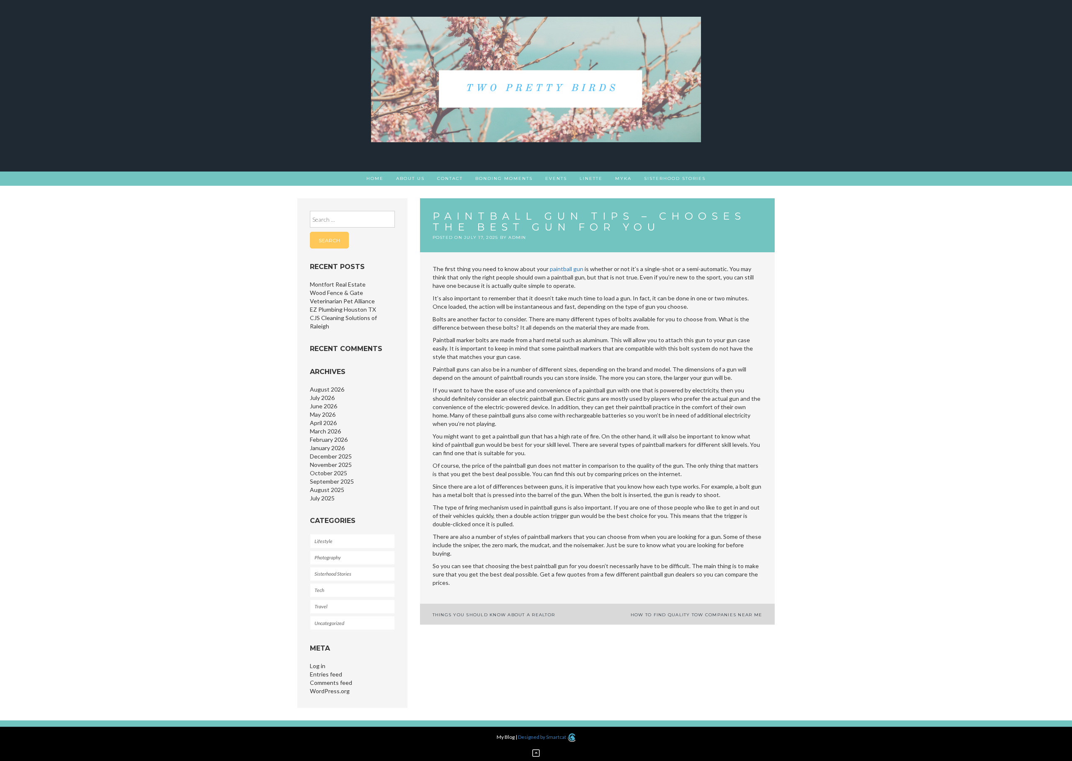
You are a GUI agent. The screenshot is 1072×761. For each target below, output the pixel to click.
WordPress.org (330, 690)
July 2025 (322, 498)
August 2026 (327, 389)
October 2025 (328, 473)
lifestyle (323, 541)
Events (556, 178)
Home (375, 178)
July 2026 (322, 397)
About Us (410, 178)
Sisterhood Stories (675, 178)
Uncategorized (329, 623)
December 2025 (331, 456)
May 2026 (322, 414)
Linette (591, 178)
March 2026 (325, 431)
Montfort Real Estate (338, 284)
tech (319, 590)
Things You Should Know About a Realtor (494, 615)
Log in (317, 665)
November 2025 (331, 464)
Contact (450, 178)
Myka (623, 178)
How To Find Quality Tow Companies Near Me (696, 615)
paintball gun (566, 268)
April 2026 (323, 422)
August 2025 (327, 489)
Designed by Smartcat (542, 737)
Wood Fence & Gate (336, 292)
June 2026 (323, 406)
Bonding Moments (504, 178)
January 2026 (327, 447)
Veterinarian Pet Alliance (342, 301)
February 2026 (329, 439)
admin (517, 237)
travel (320, 606)
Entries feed (326, 674)
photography (327, 557)
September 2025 (332, 481)
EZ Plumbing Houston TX (343, 309)
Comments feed (331, 682)
